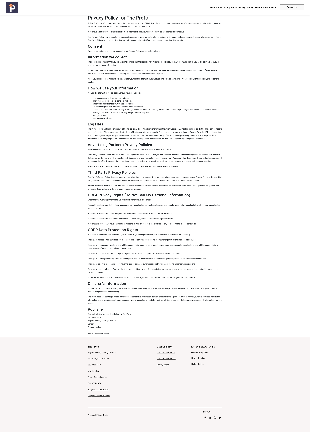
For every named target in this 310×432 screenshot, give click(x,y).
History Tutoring (198, 358)
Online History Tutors (166, 352)
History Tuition (197, 364)
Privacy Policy (102, 415)
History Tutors (163, 365)
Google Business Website (99, 396)
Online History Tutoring (166, 358)
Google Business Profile (98, 389)
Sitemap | (92, 415)
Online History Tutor (199, 352)
